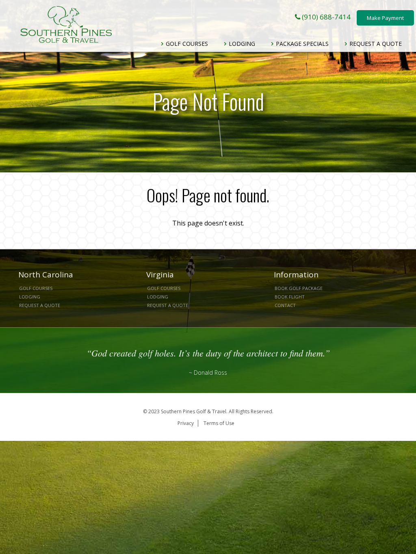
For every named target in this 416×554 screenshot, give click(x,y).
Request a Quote (375, 43)
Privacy (186, 423)
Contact (285, 305)
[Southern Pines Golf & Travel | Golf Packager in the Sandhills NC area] (66, 24)
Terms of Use (219, 423)
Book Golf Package (299, 288)
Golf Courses (186, 43)
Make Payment (385, 17)
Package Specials (301, 43)
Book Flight (290, 297)
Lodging (241, 43)
